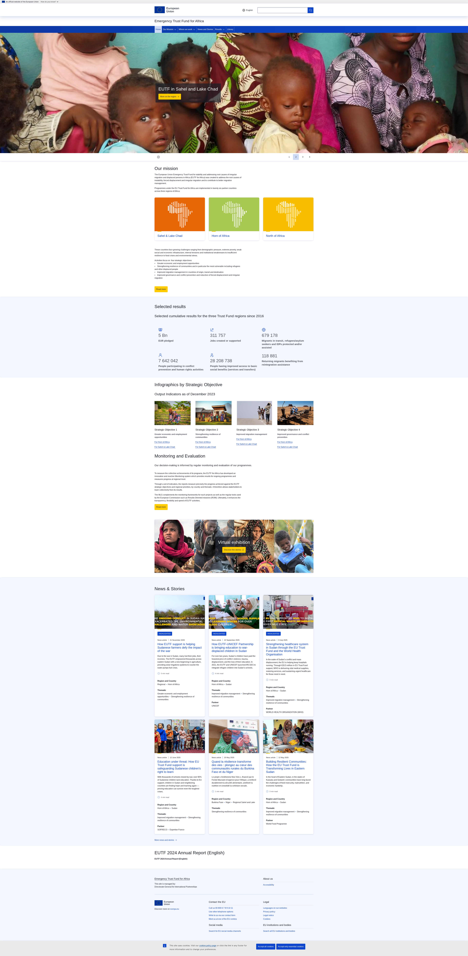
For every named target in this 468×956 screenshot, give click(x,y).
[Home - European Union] (167, 9)
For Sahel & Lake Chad (165, 447)
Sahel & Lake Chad (169, 235)
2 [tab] (296, 157)
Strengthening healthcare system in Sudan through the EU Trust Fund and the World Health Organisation (287, 649)
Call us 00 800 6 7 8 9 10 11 (221, 908)
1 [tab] (289, 157)
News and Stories (205, 29)
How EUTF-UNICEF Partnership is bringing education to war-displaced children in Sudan (232, 647)
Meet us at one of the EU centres (223, 919)
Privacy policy (269, 912)
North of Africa (275, 235)
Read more (161, 289)
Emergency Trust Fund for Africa (172, 878)
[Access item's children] (176, 29)
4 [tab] (309, 157)
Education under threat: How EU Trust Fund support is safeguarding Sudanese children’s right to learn (179, 766)
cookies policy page (207, 946)
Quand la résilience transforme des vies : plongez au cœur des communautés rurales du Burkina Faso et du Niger (233, 766)
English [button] (249, 10)
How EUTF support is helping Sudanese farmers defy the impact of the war (179, 647)
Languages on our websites (275, 908)
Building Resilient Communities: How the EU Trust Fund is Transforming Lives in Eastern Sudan (286, 766)
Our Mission (168, 29)
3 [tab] (302, 157)
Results (218, 29)
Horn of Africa (220, 235)
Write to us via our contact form (222, 915)
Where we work (185, 29)
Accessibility (268, 885)
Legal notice (268, 915)
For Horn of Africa (162, 442)
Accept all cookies (266, 947)
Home (158, 29)
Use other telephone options (221, 912)
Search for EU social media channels (225, 931)
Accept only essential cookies (291, 947)
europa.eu (174, 909)
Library (230, 29)
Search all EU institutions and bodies (279, 931)
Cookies (266, 919)
